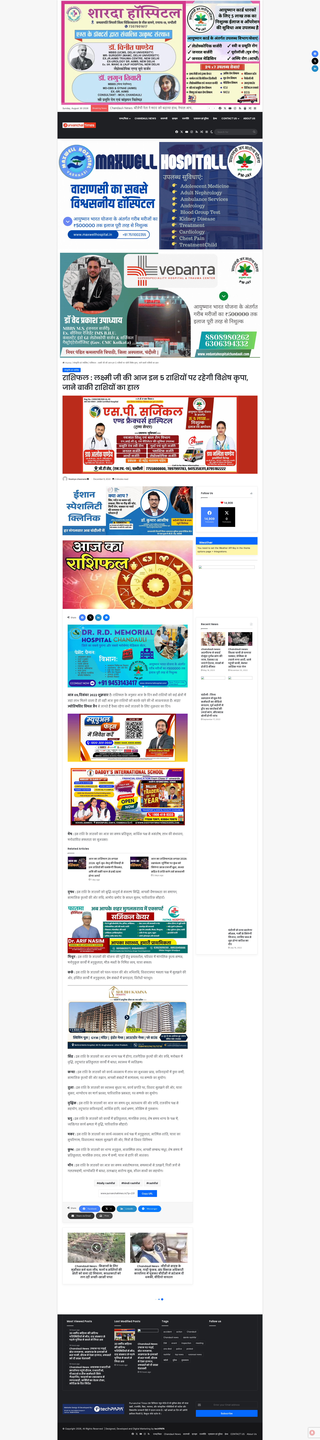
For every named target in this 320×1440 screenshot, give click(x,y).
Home (67, 362)
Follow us (215, 1321)
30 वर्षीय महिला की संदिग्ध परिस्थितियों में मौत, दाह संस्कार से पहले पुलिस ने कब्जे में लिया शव (124, 1352)
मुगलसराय (185, 1360)
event (174, 1343)
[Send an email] (88, 479)
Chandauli (191, 1331)
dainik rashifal (189, 1337)
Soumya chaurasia (77, 479)
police (179, 1348)
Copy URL (147, 1193)
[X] (90, 617)
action (179, 1331)
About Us (249, 118)
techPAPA (159, 1428)
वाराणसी (164, 118)
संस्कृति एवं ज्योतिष (80, 362)
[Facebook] (82, 617)
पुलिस (175, 1360)
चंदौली (166, 1360)
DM (165, 1343)
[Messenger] (106, 617)
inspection (186, 1343)
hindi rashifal (131, 1183)
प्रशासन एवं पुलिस (201, 118)
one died (168, 1348)
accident (168, 1331)
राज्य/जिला (123, 118)
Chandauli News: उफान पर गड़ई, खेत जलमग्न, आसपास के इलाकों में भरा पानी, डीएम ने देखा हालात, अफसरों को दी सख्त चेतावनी (148, 1356)
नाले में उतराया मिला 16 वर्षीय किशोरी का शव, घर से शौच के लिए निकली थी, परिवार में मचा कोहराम (172, 108)
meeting (199, 1343)
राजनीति (185, 118)
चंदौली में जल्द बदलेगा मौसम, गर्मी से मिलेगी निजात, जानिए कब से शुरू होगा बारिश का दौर (240, 937)
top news (179, 1354)
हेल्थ (215, 118)
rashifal (153, 1183)
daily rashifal (106, 1183)
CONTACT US (229, 118)
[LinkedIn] (98, 617)
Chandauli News (145, 118)
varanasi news (195, 1354)
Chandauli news (171, 1337)
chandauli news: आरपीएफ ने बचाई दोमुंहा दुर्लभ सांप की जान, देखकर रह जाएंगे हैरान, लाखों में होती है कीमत (212, 657)
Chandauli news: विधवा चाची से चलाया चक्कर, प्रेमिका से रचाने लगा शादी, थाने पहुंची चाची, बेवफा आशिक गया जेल (239, 657)
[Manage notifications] (312, 1432)
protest (189, 1348)
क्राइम (175, 118)
